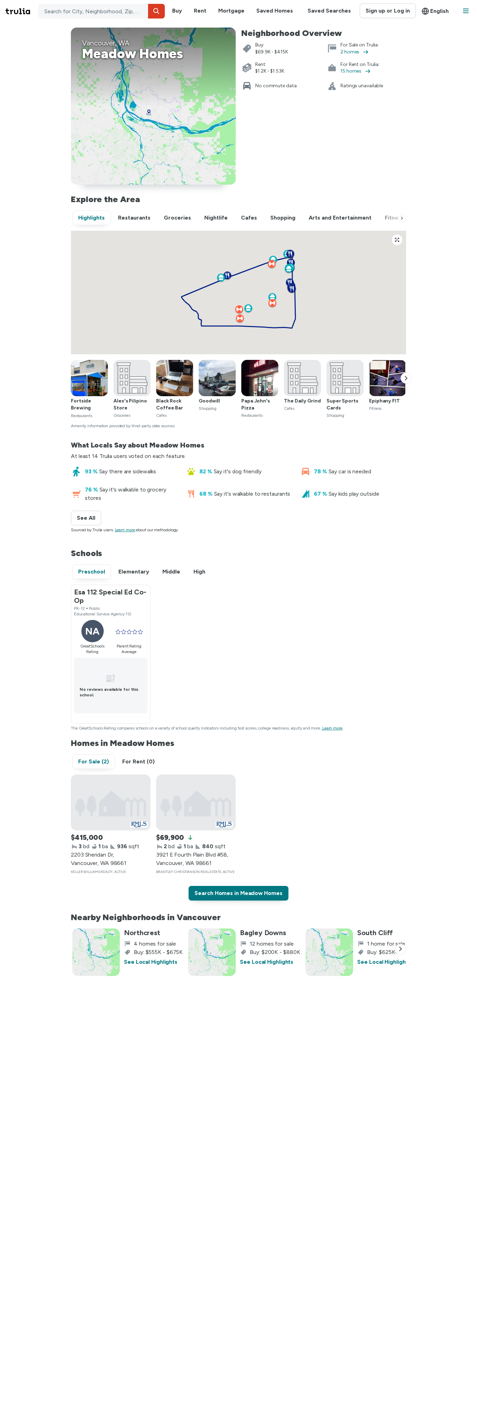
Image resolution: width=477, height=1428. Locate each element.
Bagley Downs (263, 932)
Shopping (282, 217)
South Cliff (375, 932)
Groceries (177, 217)
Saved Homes (274, 10)
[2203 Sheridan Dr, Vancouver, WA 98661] (111, 802)
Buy (177, 10)
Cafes (249, 217)
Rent (200, 10)
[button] (156, 11)
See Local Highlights (150, 962)
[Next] (402, 218)
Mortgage (231, 10)
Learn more (125, 529)
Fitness (394, 217)
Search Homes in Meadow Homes (238, 893)
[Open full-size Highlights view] (397, 239)
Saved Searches (329, 10)
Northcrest (142, 932)
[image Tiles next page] (406, 378)
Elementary (133, 571)
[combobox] (101, 11)
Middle (171, 571)
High (199, 571)
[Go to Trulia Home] (22, 11)
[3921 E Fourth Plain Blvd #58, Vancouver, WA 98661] (196, 802)
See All (89, 518)
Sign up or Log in (388, 10)
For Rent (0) (138, 761)
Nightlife (216, 217)
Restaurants (134, 217)
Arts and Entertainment (340, 217)
